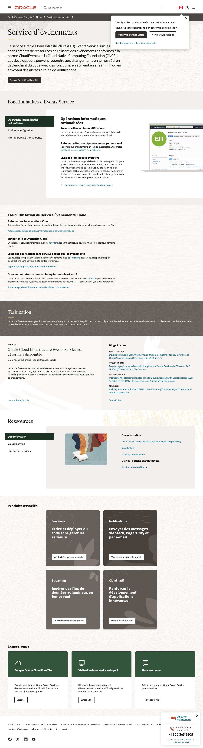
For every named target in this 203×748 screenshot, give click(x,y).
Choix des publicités (144, 724)
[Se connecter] (187, 8)
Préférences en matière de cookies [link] (118, 724)
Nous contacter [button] (151, 699)
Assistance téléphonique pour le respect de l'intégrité (30, 729)
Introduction (128, 447)
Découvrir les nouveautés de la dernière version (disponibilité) (151, 441)
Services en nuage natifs (58, 17)
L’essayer (21, 699)
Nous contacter (62, 729)
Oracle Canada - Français (20, 17)
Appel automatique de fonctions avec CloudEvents (32, 266)
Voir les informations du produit (69, 557)
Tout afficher (115, 400)
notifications (80, 149)
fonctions (65, 149)
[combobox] (101, 7)
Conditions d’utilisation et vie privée (41, 724)
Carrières (159, 724)
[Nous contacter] (193, 8)
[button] (9, 8)
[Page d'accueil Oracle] (25, 8)
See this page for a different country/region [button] (136, 43)
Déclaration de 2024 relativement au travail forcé (80, 724)
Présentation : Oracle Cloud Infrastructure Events (88, 184)
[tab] (29, 121)
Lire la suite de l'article (18, 400)
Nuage (39, 17)
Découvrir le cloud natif (122, 620)
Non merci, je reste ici (163, 34)
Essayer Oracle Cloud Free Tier (24, 80)
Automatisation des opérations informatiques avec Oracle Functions (41, 230)
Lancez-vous (86, 699)
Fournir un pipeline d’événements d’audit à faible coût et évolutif (38, 287)
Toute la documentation (133, 454)
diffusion (96, 149)
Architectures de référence (134, 467)
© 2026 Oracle (14, 724)
